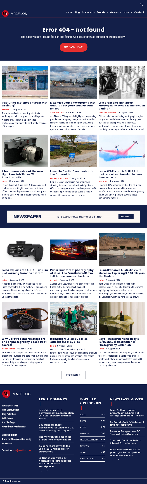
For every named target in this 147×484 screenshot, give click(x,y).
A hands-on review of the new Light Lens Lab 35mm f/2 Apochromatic (22, 174)
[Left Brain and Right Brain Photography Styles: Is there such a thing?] (122, 82)
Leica (4, 280)
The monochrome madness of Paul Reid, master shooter (55, 438)
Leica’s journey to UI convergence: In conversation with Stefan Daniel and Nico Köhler (56, 414)
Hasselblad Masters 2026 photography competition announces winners (125, 452)
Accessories (57, 112)
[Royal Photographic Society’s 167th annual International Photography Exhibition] (122, 318)
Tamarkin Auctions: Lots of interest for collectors (125, 442)
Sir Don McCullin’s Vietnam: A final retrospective (127, 423)
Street (53, 280)
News (5, 181)
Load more (72, 374)
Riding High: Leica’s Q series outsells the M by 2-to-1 (68, 340)
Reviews (103, 181)
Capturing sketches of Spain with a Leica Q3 (25, 104)
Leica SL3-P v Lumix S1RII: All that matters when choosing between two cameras (121, 174)
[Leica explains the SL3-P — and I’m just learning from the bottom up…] (25, 249)
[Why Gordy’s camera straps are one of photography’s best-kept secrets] (25, 318)
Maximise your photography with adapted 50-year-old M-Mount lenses (73, 106)
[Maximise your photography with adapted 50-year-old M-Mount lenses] (73, 82)
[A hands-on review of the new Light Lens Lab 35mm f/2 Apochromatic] (25, 151)
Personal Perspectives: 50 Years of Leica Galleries (125, 433)
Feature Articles (107, 112)
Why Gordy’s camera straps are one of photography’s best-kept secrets (24, 342)
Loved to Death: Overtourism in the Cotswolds (71, 173)
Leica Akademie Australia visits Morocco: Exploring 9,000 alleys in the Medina (122, 273)
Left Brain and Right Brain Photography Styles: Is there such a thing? (122, 106)
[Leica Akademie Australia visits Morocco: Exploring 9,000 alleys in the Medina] (122, 249)
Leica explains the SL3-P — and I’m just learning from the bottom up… (25, 273)
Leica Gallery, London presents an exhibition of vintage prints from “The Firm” (127, 412)
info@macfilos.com (22, 450)
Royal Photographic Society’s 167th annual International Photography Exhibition (119, 342)
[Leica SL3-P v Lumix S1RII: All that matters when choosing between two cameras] (122, 151)
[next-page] (47, 471)
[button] (141, 4)
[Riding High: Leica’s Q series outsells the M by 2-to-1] (73, 318)
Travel (5, 109)
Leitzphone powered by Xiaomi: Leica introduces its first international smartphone (55, 462)
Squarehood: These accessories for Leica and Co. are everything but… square (56, 427)
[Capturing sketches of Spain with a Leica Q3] (25, 82)
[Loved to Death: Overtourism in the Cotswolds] (73, 151)
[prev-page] (41, 471)
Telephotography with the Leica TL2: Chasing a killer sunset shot (54, 448)
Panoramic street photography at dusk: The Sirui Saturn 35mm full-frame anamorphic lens (72, 273)
